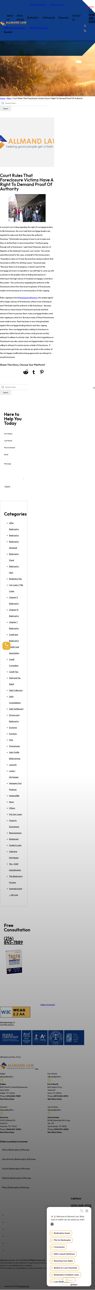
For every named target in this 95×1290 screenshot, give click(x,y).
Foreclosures (23, 1286)
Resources (64, 17)
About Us (10, 17)
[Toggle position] (82, 1211)
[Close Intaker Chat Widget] (87, 1211)
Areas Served (20, 17)
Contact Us (76, 17)
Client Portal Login (57, 5)
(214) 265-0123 (92, 18)
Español (8, 32)
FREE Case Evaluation (39, 5)
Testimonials (48, 17)
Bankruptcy (33, 17)
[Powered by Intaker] (74, 1285)
